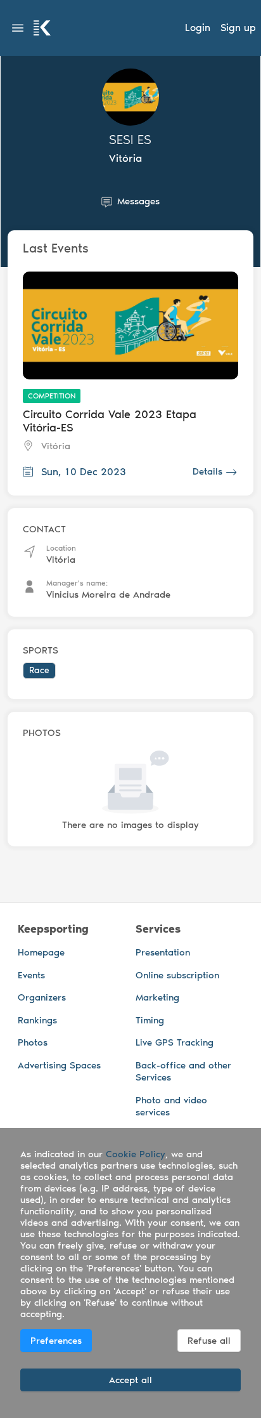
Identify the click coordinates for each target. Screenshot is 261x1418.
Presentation (163, 952)
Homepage (41, 952)
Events (31, 975)
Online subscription (177, 975)
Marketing (157, 997)
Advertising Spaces (59, 1065)
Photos (33, 1042)
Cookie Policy (135, 1154)
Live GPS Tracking (174, 1042)
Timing (150, 1020)
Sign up (238, 28)
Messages (138, 201)
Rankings (37, 1020)
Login (197, 28)
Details (207, 471)
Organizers (42, 997)
